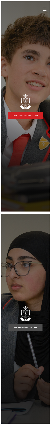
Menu (44, 9)
